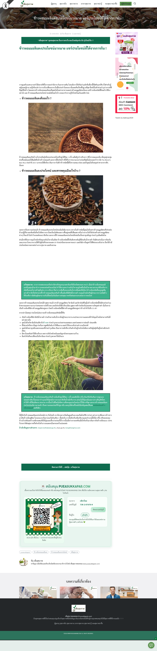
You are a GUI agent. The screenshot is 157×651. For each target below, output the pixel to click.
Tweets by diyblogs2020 (124, 118)
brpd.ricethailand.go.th (47, 428)
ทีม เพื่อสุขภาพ (66, 34)
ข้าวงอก (46, 322)
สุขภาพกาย (74, 4)
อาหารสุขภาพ (86, 4)
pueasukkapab (25, 552)
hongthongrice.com (72, 428)
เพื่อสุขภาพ (74, 552)
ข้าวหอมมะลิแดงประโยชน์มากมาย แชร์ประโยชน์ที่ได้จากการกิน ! (78, 18)
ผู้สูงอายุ (53, 4)
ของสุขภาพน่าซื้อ (111, 4)
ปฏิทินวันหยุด (126, 4)
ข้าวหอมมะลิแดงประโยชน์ (59, 552)
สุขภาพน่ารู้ (98, 4)
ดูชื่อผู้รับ (85, 515)
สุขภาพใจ (63, 4)
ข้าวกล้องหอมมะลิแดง (40, 552)
